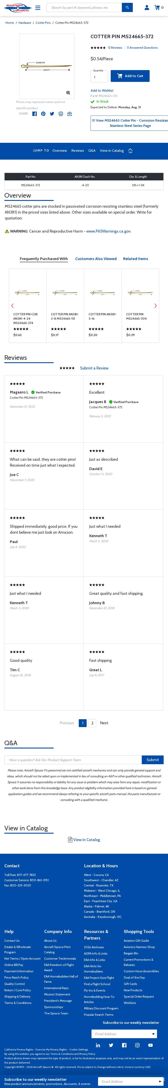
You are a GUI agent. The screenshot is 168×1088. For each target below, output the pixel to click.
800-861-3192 (39, 880)
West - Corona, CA (96, 875)
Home (9, 23)
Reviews (77, 150)
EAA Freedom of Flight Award (59, 967)
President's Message (58, 1001)
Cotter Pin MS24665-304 (136, 316)
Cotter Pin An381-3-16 (103, 316)
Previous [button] (12, 305)
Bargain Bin (131, 953)
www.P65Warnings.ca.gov (108, 231)
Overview (59, 150)
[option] (46, 66)
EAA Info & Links (94, 960)
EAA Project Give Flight (99, 978)
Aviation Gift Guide (136, 941)
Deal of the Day (134, 977)
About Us (50, 941)
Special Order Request (139, 996)
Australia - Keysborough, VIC (103, 917)
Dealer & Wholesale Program (17, 949)
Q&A (92, 150)
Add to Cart (132, 76)
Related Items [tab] (135, 258)
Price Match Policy (16, 977)
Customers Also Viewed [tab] (96, 258)
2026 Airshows (94, 947)
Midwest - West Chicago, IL (102, 891)
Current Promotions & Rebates (138, 962)
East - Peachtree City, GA (100, 901)
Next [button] (155, 305)
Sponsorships (53, 1007)
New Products (133, 990)
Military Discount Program (101, 1008)
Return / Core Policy (17, 990)
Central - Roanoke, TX (98, 885)
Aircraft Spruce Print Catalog (57, 949)
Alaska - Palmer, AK (96, 906)
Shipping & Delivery (17, 996)
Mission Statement (57, 994)
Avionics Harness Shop (139, 947)
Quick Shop (27, 336)
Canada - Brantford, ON (99, 912)
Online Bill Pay (13, 965)
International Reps (56, 988)
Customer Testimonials (60, 958)
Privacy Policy (87, 1053)
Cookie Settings (78, 1049)
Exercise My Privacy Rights (51, 1049)
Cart (162, 7)
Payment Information (18, 971)
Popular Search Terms (99, 1015)
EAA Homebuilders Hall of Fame (61, 979)
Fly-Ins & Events (94, 990)
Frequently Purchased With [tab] (44, 258)
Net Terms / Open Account (22, 958)
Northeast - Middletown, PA (102, 896)
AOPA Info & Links (96, 953)
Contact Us (12, 941)
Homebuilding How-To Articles (99, 999)
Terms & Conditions (18, 1003)
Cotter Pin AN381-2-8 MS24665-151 (65, 316)
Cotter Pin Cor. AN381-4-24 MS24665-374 (25, 318)
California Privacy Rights (18, 1049)
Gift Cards (130, 984)
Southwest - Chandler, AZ (101, 880)
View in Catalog (112, 150)
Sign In (147, 7)
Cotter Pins (43, 23)
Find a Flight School (97, 984)
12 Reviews (115, 47)
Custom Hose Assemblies (141, 971)
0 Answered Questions (142, 47)
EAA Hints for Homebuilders (93, 968)
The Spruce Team (56, 1013)
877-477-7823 (26, 875)
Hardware (25, 23)
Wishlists (130, 1003)
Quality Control (14, 984)
